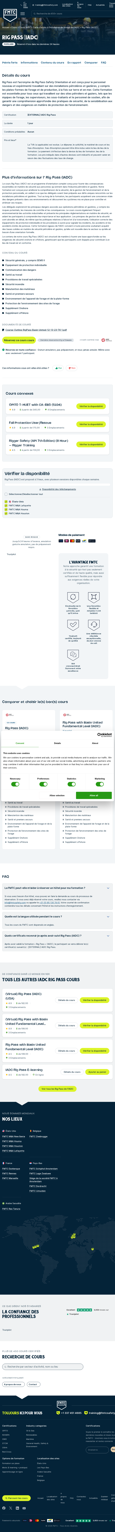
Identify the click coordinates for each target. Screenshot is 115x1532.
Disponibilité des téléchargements (59, 489)
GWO (4, 1439)
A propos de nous (80, 5)
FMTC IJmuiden (37, 1191)
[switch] (43, 784)
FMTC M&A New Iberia (13, 1136)
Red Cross (6, 1452)
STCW (5, 1443)
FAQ (89, 5)
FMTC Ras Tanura (11, 1208)
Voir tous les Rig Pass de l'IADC (57, 1089)
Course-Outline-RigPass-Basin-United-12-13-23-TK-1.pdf (36, 329)
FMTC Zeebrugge (38, 1136)
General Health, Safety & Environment (37, 1445)
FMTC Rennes (9, 1173)
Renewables (31, 1435)
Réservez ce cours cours (19, 340)
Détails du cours (66, 1000)
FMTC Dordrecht (37, 1186)
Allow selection (57, 795)
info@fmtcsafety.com (15, 902)
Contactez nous (81, 1498)
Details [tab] (57, 743)
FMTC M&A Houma (11, 1141)
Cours (14, 27)
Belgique (41, 1480)
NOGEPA (6, 1435)
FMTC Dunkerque (11, 1168)
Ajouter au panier (97, 1072)
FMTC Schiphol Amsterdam (43, 1168)
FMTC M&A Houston (12, 1146)
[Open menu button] (22, 13)
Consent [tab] (20, 743)
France (40, 1476)
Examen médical (104, 1498)
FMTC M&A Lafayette (13, 1150)
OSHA (4, 1447)
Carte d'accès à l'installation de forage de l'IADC (56, 27)
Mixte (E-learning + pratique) (14, 1467)
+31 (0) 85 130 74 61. (49, 902)
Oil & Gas (30, 1431)
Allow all (94, 795)
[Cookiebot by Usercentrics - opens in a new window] (99, 735)
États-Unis (41, 1463)
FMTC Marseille (10, 1178)
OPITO (5, 1431)
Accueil (5, 27)
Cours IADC (25, 27)
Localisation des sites (67, 5)
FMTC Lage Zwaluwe (40, 1173)
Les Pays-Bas (43, 1467)
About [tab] (95, 743)
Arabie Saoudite (44, 1472)
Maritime (30, 1439)
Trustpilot (11, 554)
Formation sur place (10, 1463)
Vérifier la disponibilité (91, 406)
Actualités (100, 5)
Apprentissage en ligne (12, 1472)
